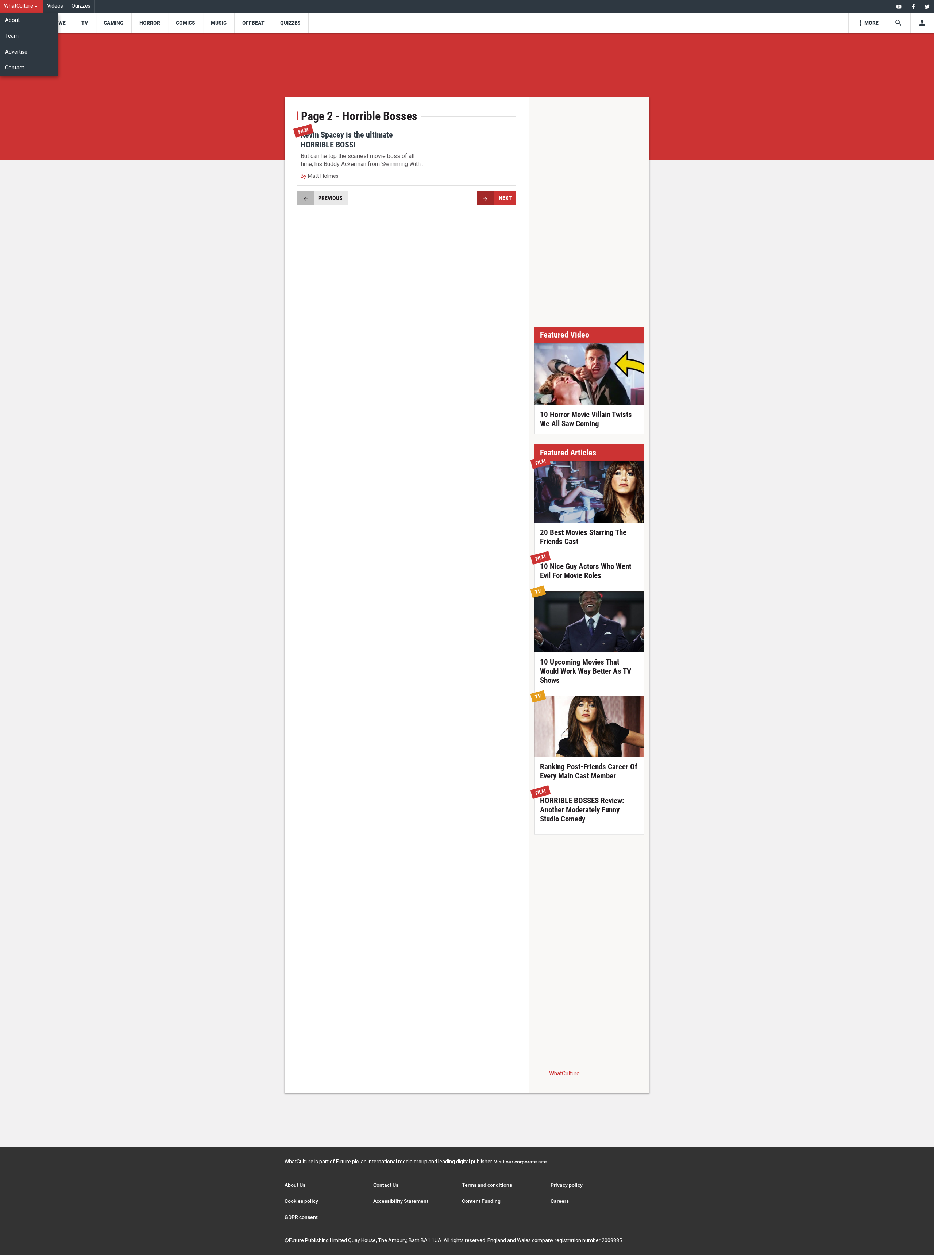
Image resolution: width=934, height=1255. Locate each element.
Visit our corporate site (520, 1161)
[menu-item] (59, 23)
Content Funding (481, 1201)
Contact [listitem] (14, 68)
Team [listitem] (12, 36)
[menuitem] (21, 6)
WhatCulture (564, 1073)
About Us (295, 1185)
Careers (560, 1201)
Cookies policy (301, 1201)
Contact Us (385, 1185)
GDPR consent (301, 1217)
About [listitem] (12, 20)
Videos (55, 6)
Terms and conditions (487, 1185)
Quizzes (81, 6)
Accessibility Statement (400, 1201)
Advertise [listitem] (16, 52)
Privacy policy (567, 1185)
